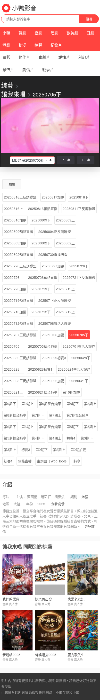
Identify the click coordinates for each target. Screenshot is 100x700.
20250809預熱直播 (18, 231)
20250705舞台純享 (42, 346)
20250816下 (78, 197)
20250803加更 (15, 242)
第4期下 (38, 438)
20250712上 (65, 311)
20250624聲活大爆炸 (74, 369)
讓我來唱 (13, 93)
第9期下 (10, 403)
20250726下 (78, 265)
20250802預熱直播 (18, 254)
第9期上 (27, 403)
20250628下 (80, 357)
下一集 (85, 160)
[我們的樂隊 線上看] (17, 574)
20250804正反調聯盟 (54, 231)
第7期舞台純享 (78, 415)
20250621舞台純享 (42, 392)
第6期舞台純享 (50, 426)
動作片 (24, 57)
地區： (7, 503)
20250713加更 (15, 311)
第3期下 (87, 438)
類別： (75, 496)
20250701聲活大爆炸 (79, 346)
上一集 (65, 160)
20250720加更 (15, 288)
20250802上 (65, 242)
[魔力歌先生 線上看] (82, 630)
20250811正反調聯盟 (79, 208)
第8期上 (90, 403)
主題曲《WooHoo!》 (52, 461)
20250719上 (65, 288)
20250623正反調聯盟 (20, 380)
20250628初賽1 (40, 369)
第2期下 (41, 449)
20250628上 (13, 369)
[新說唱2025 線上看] (17, 630)
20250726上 (13, 277)
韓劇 (22, 33)
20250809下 (41, 220)
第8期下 (73, 403)
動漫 (22, 45)
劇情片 (28, 69)
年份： (31, 503)
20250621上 (13, 392)
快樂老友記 (75, 598)
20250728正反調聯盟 (20, 265)
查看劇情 (58, 503)
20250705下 (78, 334)
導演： (7, 496)
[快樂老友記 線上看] (82, 574)
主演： (21, 496)
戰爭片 (48, 69)
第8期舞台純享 (15, 415)
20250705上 (13, 346)
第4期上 (55, 438)
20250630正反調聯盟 (20, 357)
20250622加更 (53, 380)
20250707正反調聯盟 (20, 334)
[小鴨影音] (19, 8)
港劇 (6, 45)
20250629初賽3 (54, 357)
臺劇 (38, 33)
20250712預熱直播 (18, 323)
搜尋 (89, 18)
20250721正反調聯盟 (79, 277)
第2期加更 (78, 449)
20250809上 (65, 220)
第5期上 (90, 426)
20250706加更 (53, 334)
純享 (77, 461)
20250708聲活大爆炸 (54, 323)
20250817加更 (53, 197)
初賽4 (71, 438)
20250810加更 (15, 220)
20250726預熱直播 (42, 277)
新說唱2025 (11, 654)
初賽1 (8, 461)
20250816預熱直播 (42, 208)
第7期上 (55, 415)
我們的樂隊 (10, 598)
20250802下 (41, 242)
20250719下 (41, 288)
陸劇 (54, 33)
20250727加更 (53, 265)
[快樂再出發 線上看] (50, 574)
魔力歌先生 (75, 654)
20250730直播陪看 (52, 254)
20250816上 (13, 208)
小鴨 (6, 33)
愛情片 (64, 57)
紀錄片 (56, 45)
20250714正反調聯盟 (54, 300)
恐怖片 (8, 69)
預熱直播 (25, 461)
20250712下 (41, 311)
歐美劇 (72, 33)
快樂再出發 (43, 598)
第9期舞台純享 (50, 403)
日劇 (90, 33)
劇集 (11, 184)
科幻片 (84, 57)
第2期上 (59, 449)
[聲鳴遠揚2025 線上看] (50, 630)
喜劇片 (44, 57)
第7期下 (38, 415)
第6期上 (27, 426)
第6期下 (10, 426)
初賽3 (25, 449)
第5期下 (73, 426)
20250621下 (78, 380)
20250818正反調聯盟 (20, 197)
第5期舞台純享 (15, 438)
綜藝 (38, 45)
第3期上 (10, 449)
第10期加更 (71, 392)
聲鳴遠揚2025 (45, 654)
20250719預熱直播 (18, 300)
